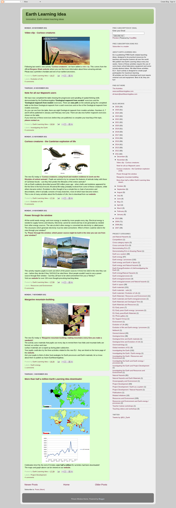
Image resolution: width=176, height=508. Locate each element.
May (119, 202)
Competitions (117, 240)
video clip (85, 67)
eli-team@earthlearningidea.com (125, 94)
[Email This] (63, 76)
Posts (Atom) (40, 489)
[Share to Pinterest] (72, 76)
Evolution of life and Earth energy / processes (130, 327)
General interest (119, 333)
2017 (117, 135)
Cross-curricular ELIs (120, 245)
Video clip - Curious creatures (40, 33)
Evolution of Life (37, 79)
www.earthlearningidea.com (123, 91)
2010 (117, 218)
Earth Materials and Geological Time (126, 302)
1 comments (29, 368)
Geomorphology (119, 345)
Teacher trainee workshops (123, 406)
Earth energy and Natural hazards (125, 265)
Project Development (38, 475)
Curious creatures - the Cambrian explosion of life (50, 141)
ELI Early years (118, 307)
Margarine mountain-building (39, 299)
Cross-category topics (121, 242)
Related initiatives (119, 395)
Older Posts (101, 484)
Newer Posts (31, 484)
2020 (117, 125)
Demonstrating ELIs (120, 248)
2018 (117, 132)
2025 (117, 110)
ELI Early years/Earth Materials (124, 313)
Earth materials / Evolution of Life (125, 293)
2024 (117, 113)
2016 (117, 138)
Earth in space (118, 284)
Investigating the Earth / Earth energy (127, 353)
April (119, 205)
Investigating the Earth (39, 128)
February (121, 211)
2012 (117, 151)
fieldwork (116, 330)
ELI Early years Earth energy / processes (128, 310)
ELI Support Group (120, 319)
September (121, 189)
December (121, 156)
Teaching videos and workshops (125, 409)
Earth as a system (119, 254)
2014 (117, 144)
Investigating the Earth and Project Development (131, 366)
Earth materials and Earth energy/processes (129, 299)
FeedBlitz (132, 38)
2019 (117, 129)
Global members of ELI (121, 347)
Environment (117, 322)
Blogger (101, 499)
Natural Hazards (119, 375)
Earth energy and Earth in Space (125, 262)
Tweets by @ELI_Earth (121, 417)
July (119, 195)
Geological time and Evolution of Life (126, 342)
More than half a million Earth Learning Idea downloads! (53, 379)
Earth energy (35, 365)
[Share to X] (67, 76)
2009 (117, 221)
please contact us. (32, 120)
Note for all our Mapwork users (40, 93)
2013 (117, 148)
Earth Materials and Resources (124, 305)
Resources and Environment (41, 285)
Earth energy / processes (122, 260)
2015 (117, 141)
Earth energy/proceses (121, 276)
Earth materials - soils (121, 290)
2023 (117, 116)
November (121, 160)
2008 (117, 225)
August (120, 192)
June (119, 199)
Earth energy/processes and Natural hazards (130, 282)
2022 (117, 119)
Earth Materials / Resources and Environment (130, 296)
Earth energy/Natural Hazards (124, 273)
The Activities (117, 88)
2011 (117, 154)
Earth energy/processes (122, 279)
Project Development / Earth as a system (128, 387)
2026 (117, 107)
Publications (117, 392)
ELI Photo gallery (119, 316)
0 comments (29, 81)
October (120, 186)
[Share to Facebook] (69, 76)
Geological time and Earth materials (126, 339)
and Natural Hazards (120, 237)
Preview (116, 38)
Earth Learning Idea (46, 14)
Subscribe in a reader (121, 46)
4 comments (29, 477)
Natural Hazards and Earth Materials (126, 378)
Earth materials (118, 287)
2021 (117, 122)
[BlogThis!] (65, 76)
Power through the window (38, 215)
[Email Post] (58, 76)
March (119, 208)
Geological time (118, 336)
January (120, 214)
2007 (117, 228)
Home (66, 484)
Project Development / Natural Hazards (127, 390)
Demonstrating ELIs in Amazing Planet (127, 251)
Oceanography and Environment (125, 381)
